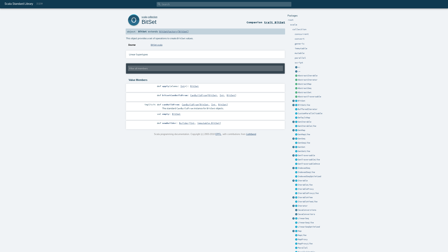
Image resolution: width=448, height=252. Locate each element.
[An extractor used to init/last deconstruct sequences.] (296, 71)
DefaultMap (304, 117)
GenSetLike (304, 151)
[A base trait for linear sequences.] (296, 218)
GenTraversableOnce (309, 164)
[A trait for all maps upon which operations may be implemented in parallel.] (296, 134)
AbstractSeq (304, 88)
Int (182, 86)
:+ (299, 71)
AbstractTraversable (309, 96)
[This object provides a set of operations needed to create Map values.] (293, 231)
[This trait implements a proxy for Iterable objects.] (296, 193)
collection (152, 17)
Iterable (303, 180)
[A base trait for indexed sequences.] (296, 168)
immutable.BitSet (208, 123)
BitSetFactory (168, 31)
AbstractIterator (307, 80)
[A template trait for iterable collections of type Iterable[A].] (296, 185)
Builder (184, 123)
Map (300, 231)
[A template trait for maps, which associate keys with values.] (296, 235)
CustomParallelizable (310, 113)
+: (299, 67)
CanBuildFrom (198, 95)
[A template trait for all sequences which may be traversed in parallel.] (296, 143)
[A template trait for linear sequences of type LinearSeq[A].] (296, 222)
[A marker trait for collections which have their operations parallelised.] (296, 248)
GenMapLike (304, 134)
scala (144, 17)
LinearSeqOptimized (309, 227)
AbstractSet (304, 92)
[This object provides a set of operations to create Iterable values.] (293, 180)
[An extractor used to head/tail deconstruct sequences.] (296, 67)
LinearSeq (303, 218)
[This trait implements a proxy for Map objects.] (296, 243)
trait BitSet (274, 22)
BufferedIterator (307, 109)
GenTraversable (306, 155)
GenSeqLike (304, 143)
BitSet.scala (156, 44)
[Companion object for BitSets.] (293, 105)
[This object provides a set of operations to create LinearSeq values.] (293, 218)
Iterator (303, 206)
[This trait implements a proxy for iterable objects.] (296, 189)
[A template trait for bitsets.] (296, 105)
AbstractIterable (307, 75)
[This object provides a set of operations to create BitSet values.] (293, 101)
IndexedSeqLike (306, 172)
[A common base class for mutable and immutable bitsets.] (296, 101)
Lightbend (251, 134)
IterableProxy (306, 189)
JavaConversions (307, 210)
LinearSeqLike (306, 222)
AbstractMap (304, 84)
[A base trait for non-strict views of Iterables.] (296, 197)
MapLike (302, 235)
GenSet (301, 147)
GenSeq (301, 138)
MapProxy (303, 239)
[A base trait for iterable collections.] (296, 180)
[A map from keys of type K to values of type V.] (296, 231)
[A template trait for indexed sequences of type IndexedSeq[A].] (296, 172)
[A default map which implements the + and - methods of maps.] (296, 117)
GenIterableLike (307, 126)
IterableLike (305, 185)
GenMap (301, 130)
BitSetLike (304, 105)
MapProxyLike (305, 243)
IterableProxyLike (308, 193)
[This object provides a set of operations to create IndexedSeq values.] (293, 168)
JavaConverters (306, 214)
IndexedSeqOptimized (309, 176)
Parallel (303, 248)
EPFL (218, 134)
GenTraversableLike (309, 159)
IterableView (305, 197)
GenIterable (304, 122)
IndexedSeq (304, 168)
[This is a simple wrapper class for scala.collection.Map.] (296, 239)
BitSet (301, 101)
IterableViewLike (307, 201)
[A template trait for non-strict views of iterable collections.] (296, 201)
